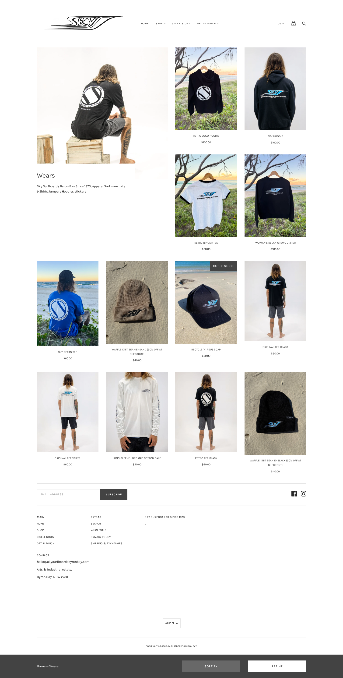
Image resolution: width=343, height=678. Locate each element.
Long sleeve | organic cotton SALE (137, 458)
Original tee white (67, 458)
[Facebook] (294, 494)
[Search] (304, 25)
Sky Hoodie (275, 136)
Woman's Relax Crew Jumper (275, 242)
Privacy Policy (101, 537)
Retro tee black (206, 458)
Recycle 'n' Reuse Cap (206, 349)
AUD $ (169, 623)
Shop (159, 23)
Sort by (211, 666)
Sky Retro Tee (67, 352)
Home (145, 23)
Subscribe (114, 494)
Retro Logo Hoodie (206, 135)
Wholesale (98, 530)
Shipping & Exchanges (106, 543)
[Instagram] (303, 494)
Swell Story (181, 23)
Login (280, 23)
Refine (277, 666)
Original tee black (275, 347)
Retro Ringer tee (206, 242)
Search (96, 523)
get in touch (206, 23)
